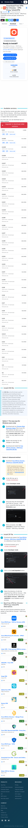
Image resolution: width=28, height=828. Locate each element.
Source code (12, 134)
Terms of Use (4, 814)
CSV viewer (18, 794)
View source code (9, 61)
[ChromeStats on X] (8, 820)
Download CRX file (10, 55)
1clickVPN (4, 12)
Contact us (3, 812)
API (2, 794)
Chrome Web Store (8, 49)
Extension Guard (5, 789)
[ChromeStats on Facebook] (5, 820)
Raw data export (5, 798)
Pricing (16, 785)
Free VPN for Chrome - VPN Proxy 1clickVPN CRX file (14, 447)
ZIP (7, 134)
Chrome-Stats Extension (7, 787)
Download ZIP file (10, 58)
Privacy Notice (4, 817)
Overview (4, 24)
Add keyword (18, 798)
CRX (3, 134)
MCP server (4, 796)
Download (13, 24)
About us (3, 805)
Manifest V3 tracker (19, 791)
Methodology (4, 808)
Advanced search (19, 787)
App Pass (3, 785)
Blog (2, 810)
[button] (2, 2)
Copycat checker (19, 789)
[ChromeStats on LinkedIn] (2, 820)
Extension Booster (5, 791)
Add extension (18, 796)
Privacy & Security (15, 12)
